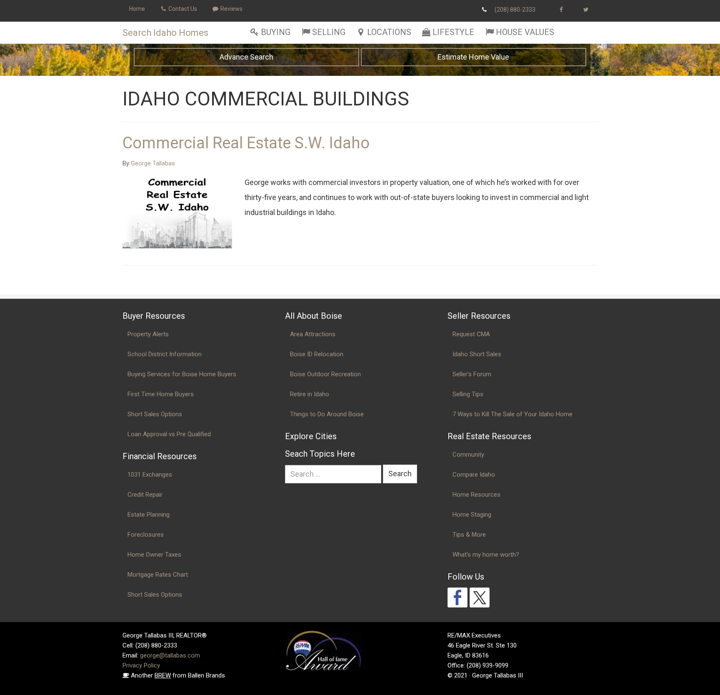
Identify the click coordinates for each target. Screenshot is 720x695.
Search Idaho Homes (165, 33)
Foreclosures (146, 534)
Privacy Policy (141, 665)
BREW (163, 675)
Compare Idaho (473, 474)
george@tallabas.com (170, 655)
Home (137, 8)
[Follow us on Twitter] (480, 598)
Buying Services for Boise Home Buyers (182, 374)
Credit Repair (145, 494)
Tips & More (469, 534)
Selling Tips (467, 394)
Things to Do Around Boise (327, 414)
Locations (389, 32)
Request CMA (471, 334)
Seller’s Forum (471, 374)
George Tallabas (153, 163)
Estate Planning (149, 514)
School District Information (165, 354)
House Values (525, 32)
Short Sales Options (155, 414)
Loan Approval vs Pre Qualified (169, 434)
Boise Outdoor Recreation (325, 374)
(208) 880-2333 (515, 9)
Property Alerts (148, 334)
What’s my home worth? (485, 554)
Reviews (230, 8)
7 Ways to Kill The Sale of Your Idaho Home (512, 414)
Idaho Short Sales (476, 354)
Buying (275, 32)
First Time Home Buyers (161, 394)
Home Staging (471, 514)
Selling (328, 32)
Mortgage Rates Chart (158, 574)
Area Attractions (312, 334)
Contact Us (182, 8)
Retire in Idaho (309, 394)
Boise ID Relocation (316, 354)
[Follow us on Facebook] (458, 598)
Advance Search (246, 56)
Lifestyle (453, 32)
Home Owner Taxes (154, 554)
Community (468, 454)
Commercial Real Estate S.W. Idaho (246, 143)
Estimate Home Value (473, 56)
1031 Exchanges (150, 474)
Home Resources (476, 494)
